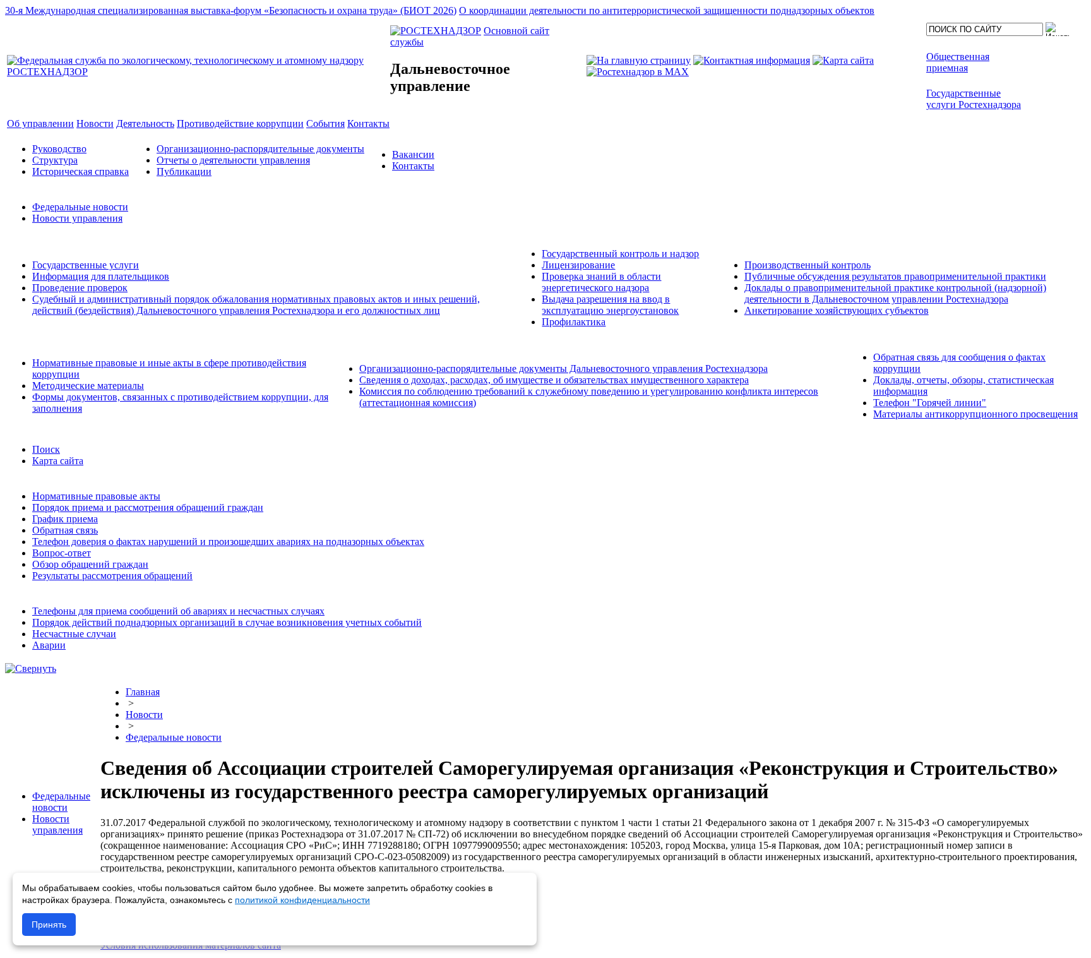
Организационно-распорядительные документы (260, 148)
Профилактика (573, 321)
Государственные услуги (85, 265)
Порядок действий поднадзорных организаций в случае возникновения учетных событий (227, 622)
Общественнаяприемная (957, 62)
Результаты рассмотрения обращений (112, 575)
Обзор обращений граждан (90, 564)
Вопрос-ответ (61, 553)
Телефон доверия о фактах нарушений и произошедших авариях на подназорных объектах (228, 541)
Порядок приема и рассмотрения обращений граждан (147, 507)
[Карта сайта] (843, 60)
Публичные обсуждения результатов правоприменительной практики (895, 276)
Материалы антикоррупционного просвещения (975, 414)
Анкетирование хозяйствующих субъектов (836, 310)
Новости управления (77, 218)
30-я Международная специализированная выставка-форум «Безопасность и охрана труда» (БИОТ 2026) (230, 10)
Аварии (49, 645)
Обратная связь (65, 530)
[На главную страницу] (639, 60)
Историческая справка (80, 171)
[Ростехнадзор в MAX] (638, 71)
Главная (143, 691)
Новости (144, 714)
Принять (49, 924)
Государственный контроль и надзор (620, 253)
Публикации (184, 171)
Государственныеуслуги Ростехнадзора (973, 99)
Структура (55, 160)
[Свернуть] (30, 668)
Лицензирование (578, 265)
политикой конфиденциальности (302, 900)
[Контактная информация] (751, 60)
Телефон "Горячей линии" (929, 402)
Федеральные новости (80, 206)
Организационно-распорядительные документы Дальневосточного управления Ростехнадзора (563, 368)
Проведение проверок (80, 287)
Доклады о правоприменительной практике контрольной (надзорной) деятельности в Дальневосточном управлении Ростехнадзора (895, 293)
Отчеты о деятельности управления (233, 160)
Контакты (413, 165)
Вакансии (413, 154)
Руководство (59, 148)
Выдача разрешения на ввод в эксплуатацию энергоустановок (610, 305)
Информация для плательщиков (100, 276)
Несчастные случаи (74, 633)
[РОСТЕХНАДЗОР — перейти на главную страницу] (197, 71)
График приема (65, 518)
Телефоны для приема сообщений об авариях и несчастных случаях (178, 611)
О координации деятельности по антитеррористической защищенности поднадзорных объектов (666, 10)
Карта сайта (57, 460)
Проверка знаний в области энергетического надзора (601, 282)
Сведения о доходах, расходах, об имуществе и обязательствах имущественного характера (554, 379)
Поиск (46, 449)
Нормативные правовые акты (96, 496)
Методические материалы (88, 385)
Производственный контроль (807, 265)
